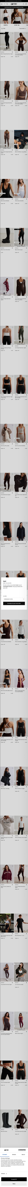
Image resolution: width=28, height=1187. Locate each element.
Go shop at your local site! (14, 603)
